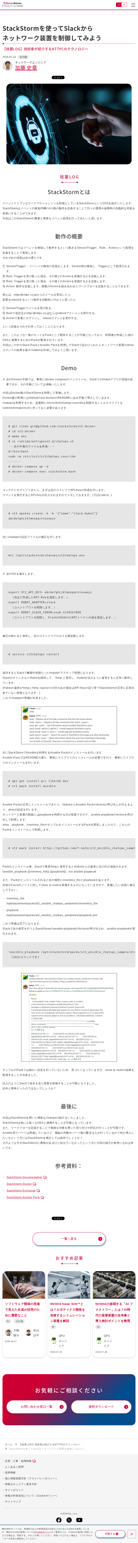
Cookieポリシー (43, 1532)
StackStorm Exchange (21, 1190)
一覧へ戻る (69, 1238)
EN (124, 4)
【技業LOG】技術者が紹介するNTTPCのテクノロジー (50, 1444)
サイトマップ (13, 1501)
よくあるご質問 (14, 1466)
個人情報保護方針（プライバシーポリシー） (31, 1478)
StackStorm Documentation (24, 1177)
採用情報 (10, 1472)
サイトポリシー (14, 1490)
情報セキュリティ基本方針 (21, 1484)
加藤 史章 (26, 67)
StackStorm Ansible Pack (23, 1197)
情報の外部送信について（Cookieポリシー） (32, 1495)
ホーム (8, 1444)
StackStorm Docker (19, 1184)
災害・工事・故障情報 (18, 1461)
